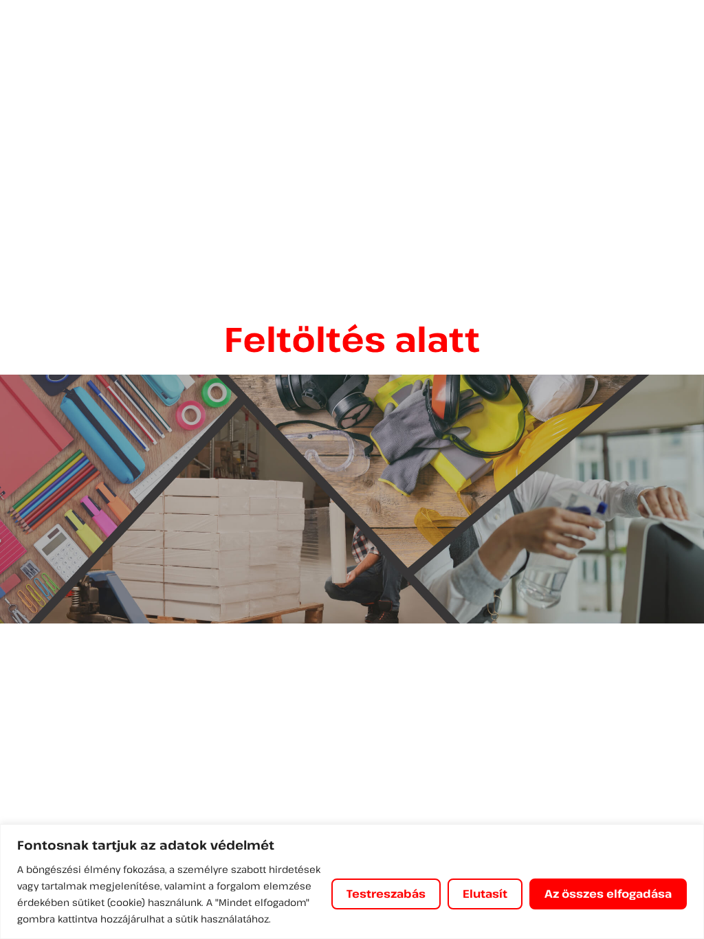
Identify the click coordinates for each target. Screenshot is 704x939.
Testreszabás (386, 893)
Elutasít (485, 893)
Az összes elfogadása (608, 893)
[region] (352, 881)
